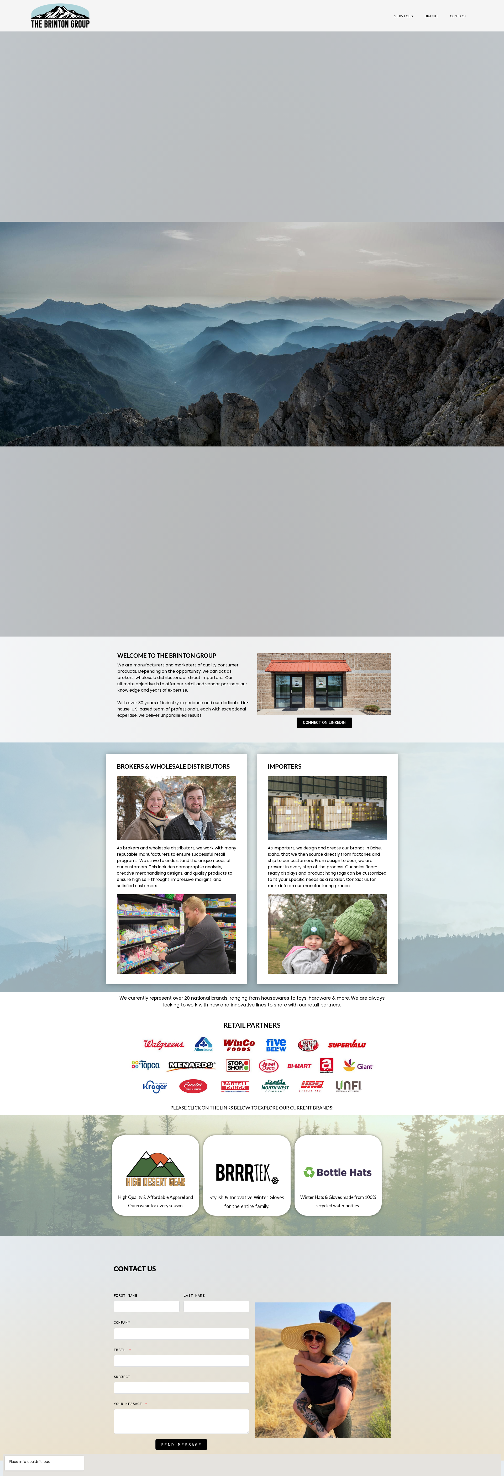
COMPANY (122, 1322)
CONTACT (458, 16)
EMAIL (119, 1349)
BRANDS (431, 16)
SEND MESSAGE (181, 1444)
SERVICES (403, 16)
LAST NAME (194, 1295)
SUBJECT (122, 1376)
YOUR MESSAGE (128, 1403)
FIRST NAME (125, 1295)
